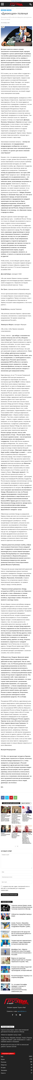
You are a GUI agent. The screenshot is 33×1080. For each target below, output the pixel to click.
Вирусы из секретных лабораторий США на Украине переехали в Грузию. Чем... (21, 959)
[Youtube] (20, 1015)
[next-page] (18, 846)
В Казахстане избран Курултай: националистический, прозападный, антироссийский (21, 968)
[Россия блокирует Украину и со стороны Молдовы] (5, 978)
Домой (2, 8)
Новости (7, 8)
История (3, 1067)
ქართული (19, 1)
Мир (2, 1056)
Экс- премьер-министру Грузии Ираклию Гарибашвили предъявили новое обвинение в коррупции (27, 817)
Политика (3, 1062)
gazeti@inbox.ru (22, 1011)
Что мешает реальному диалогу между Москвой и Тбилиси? (15, 835)
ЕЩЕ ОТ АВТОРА (26, 803)
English (13, 1)
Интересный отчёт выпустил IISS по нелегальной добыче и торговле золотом (21, 933)
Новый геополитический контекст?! (5, 834)
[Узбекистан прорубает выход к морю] (5, 916)
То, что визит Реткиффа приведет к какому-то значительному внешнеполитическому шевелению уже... (19, 988)
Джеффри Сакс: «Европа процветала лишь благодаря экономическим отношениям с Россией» (21, 951)
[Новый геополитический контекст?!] (6, 828)
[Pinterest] (11, 797)
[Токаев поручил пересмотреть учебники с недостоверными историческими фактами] (5, 943)
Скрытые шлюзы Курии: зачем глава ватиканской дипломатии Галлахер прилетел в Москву (21, 907)
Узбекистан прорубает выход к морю (11, 1034)
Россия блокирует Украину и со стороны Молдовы (21, 976)
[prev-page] (15, 846)
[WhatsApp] (15, 797)
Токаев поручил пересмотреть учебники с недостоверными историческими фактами (21, 942)
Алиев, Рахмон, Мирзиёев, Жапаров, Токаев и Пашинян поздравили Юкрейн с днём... (21, 924)
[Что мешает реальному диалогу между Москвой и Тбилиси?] (16, 828)
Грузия (12, 8)
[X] (7, 797)
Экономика (4, 1070)
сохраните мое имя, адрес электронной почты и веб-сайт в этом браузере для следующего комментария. (15, 888)
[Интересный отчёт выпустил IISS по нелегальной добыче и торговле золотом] (5, 934)
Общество (4, 1065)
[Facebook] (3, 797)
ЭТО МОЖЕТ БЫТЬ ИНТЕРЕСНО (11, 803)
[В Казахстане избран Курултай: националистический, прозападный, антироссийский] (5, 969)
